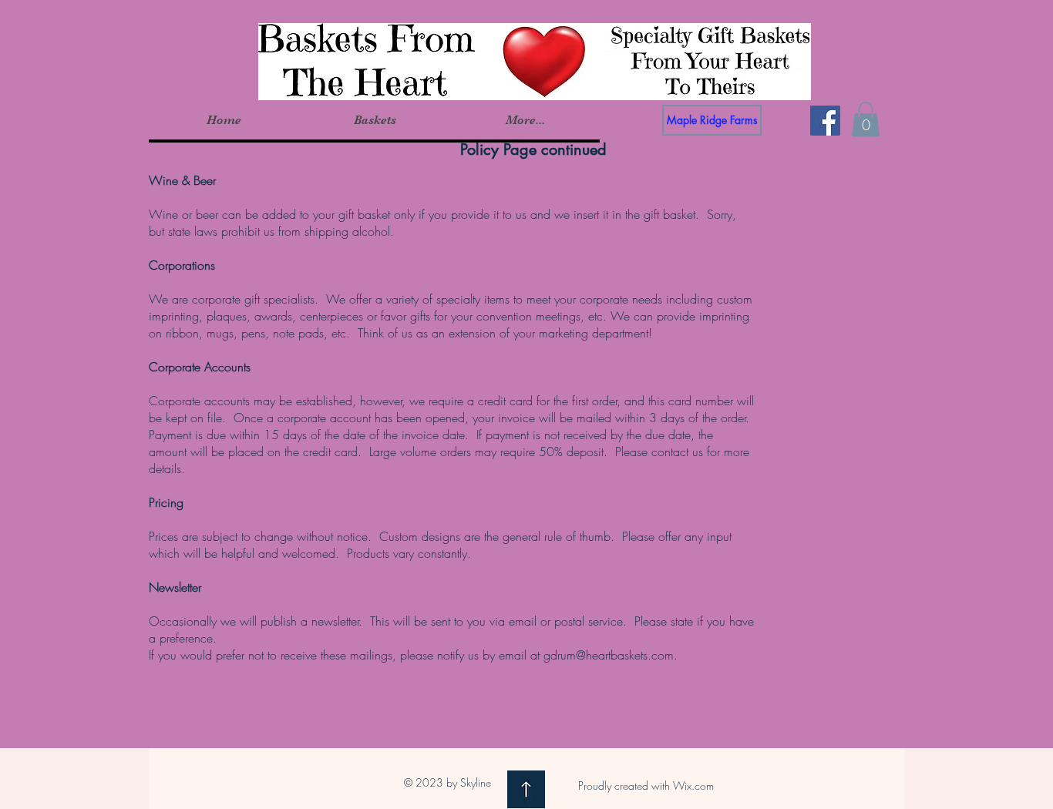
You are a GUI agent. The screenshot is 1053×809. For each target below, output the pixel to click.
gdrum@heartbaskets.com (608, 654)
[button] (374, 120)
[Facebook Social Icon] (825, 121)
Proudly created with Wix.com (646, 785)
